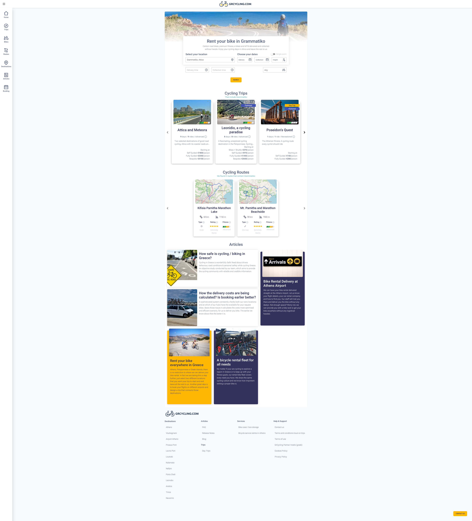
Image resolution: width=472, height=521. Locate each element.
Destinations (170, 421)
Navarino (170, 498)
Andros (169, 486)
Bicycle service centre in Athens (252, 433)
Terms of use (280, 439)
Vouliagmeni (171, 433)
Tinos (168, 492)
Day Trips (206, 451)
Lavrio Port (170, 451)
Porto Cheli (170, 474)
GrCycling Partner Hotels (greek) (288, 445)
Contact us (279, 427)
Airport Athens (172, 439)
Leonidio (169, 480)
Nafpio (169, 468)
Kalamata (170, 462)
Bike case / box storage (248, 427)
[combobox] (210, 59)
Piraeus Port (171, 445)
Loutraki (169, 457)
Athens (169, 427)
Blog (204, 439)
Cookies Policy (281, 451)
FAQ (204, 427)
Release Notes (208, 433)
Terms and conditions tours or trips (290, 433)
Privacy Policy (281, 457)
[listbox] (194, 70)
